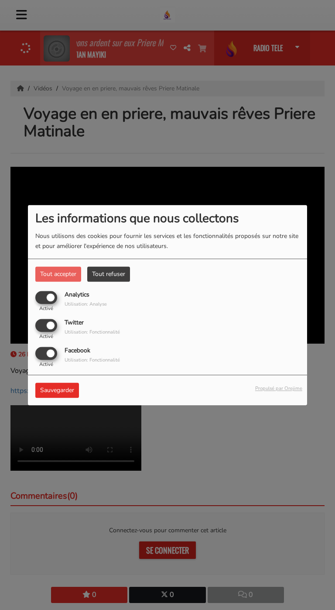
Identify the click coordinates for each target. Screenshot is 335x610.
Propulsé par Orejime (278, 388)
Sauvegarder (57, 390)
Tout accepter (58, 274)
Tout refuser (108, 274)
